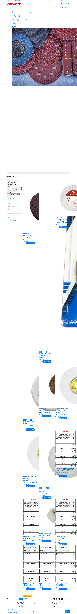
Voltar (31, 12)
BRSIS (68, 609)
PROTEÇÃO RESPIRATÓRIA (17, 24)
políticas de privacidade (12, 612)
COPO (9, 203)
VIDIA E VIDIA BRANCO (13, 220)
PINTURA (14, 22)
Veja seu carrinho (66, 598)
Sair (65, 7)
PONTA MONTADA (12, 206)
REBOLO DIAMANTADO (13, 212)
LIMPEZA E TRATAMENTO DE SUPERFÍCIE (21, 19)
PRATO (9, 209)
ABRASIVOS (17, 173)
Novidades (55, 0)
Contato (59, 0)
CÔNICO (10, 201)
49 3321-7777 (22, 599)
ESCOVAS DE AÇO (16, 15)
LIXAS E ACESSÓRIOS (16, 20)
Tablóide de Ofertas (65, 0)
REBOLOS (14, 26)
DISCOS (13, 12)
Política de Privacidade (12, 609)
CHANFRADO (11, 198)
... (28, 596)
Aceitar (67, 611)
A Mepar (51, 0)
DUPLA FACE (14, 14)
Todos (13, 27)
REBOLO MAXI (11, 214)
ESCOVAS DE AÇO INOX (17, 16)
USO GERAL (11, 217)
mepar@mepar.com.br (21, 606)
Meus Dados (63, 5)
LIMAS (13, 18)
